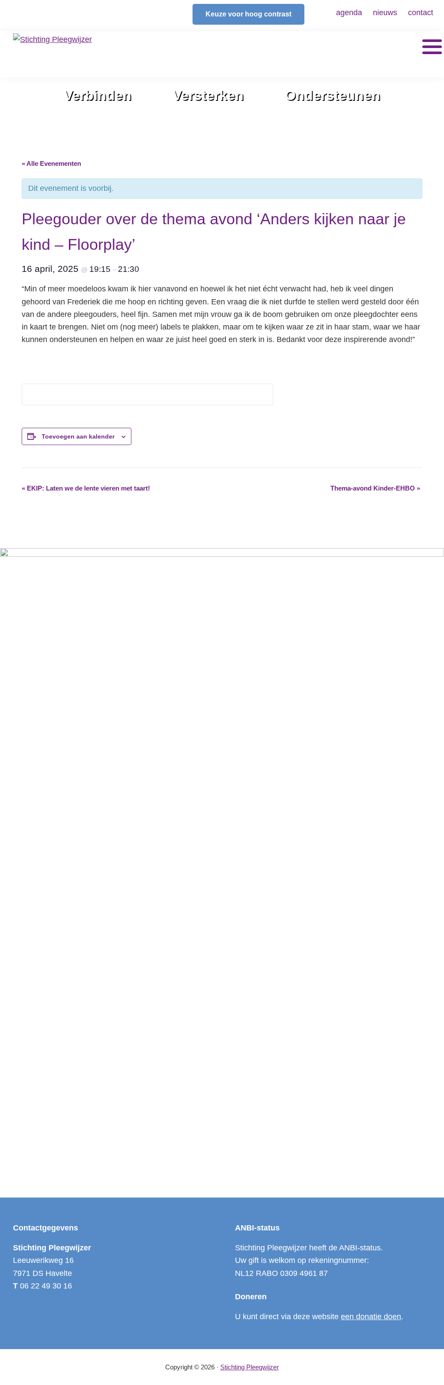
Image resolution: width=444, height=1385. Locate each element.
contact (420, 12)
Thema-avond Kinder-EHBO (375, 488)
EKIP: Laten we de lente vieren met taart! (86, 488)
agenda (349, 12)
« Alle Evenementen (51, 163)
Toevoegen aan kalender (78, 436)
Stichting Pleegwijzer (249, 1367)
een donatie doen (371, 1316)
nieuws (385, 12)
